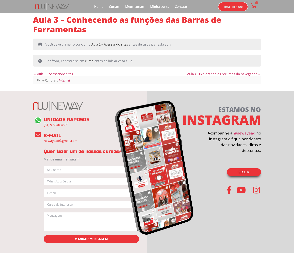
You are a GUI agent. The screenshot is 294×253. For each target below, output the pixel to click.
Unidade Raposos (66, 119)
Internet (64, 80)
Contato (181, 6)
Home (98, 6)
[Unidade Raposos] (38, 120)
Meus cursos (135, 6)
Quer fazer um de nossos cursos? (82, 151)
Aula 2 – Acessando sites (109, 44)
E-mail (52, 135)
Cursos (114, 6)
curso (89, 61)
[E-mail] (38, 134)
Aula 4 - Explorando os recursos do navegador (222, 74)
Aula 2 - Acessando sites (54, 74)
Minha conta (159, 6)
